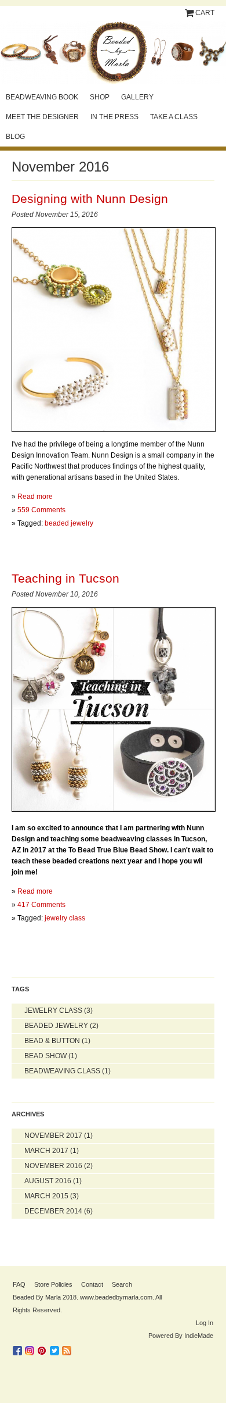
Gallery (137, 97)
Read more (35, 496)
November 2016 (53, 1166)
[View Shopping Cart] (190, 13)
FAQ (19, 1284)
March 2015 (46, 1196)
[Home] (113, 52)
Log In (204, 1322)
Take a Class (174, 117)
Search (122, 1284)
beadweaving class (62, 1071)
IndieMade (198, 1335)
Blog (15, 137)
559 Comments (41, 510)
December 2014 (53, 1211)
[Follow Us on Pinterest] (43, 1348)
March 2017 (46, 1151)
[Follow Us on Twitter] (56, 1348)
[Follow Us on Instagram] (31, 1348)
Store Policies (53, 1284)
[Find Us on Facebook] (19, 1348)
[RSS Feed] (68, 1348)
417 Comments (41, 905)
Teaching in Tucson (65, 578)
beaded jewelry (69, 523)
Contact (92, 1284)
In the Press (114, 117)
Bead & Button (52, 1041)
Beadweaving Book (42, 97)
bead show (45, 1056)
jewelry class (65, 918)
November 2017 (53, 1135)
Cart (204, 13)
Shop (100, 97)
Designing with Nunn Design (90, 198)
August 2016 (47, 1181)
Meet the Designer (42, 117)
